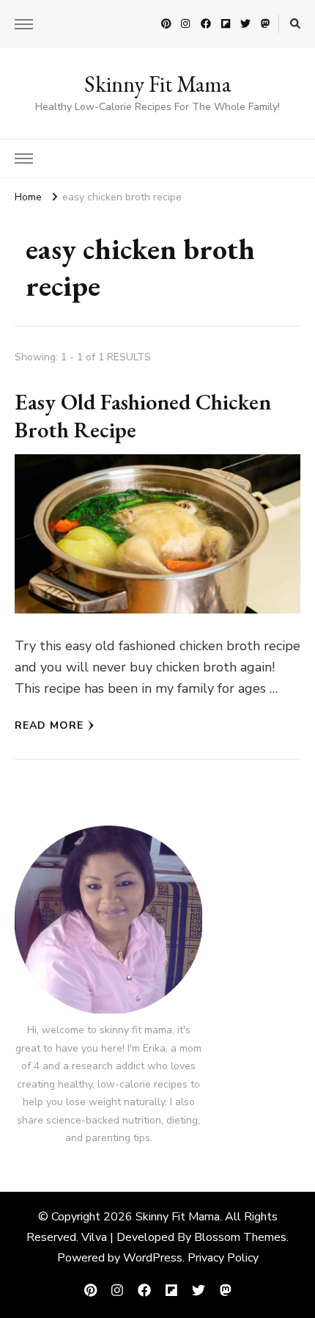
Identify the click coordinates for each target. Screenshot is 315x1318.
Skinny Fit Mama (157, 84)
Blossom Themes (240, 1237)
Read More (49, 725)
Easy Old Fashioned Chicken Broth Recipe (143, 415)
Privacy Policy (223, 1258)
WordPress (152, 1258)
